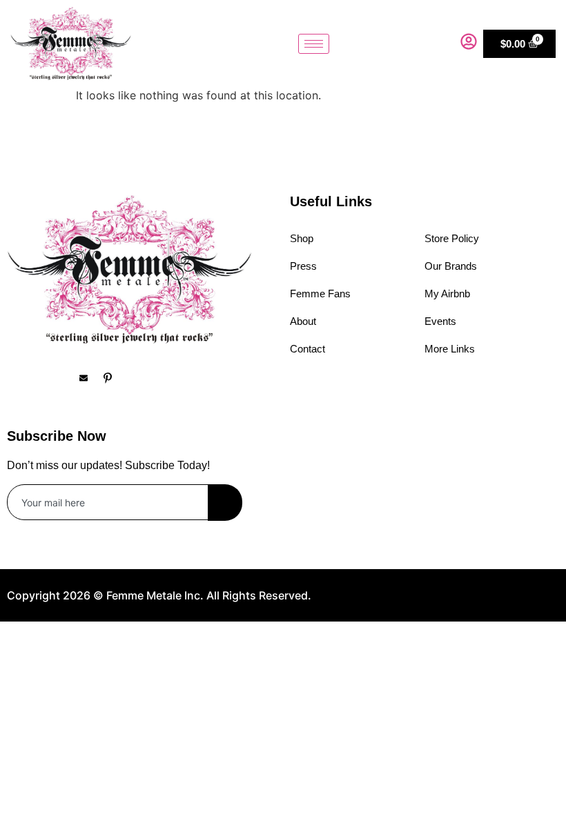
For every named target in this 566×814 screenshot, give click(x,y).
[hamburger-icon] (313, 44)
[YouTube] (138, 378)
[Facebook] (17, 378)
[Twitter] (65, 378)
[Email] (89, 378)
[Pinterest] (114, 378)
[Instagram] (41, 378)
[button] (439, 43)
